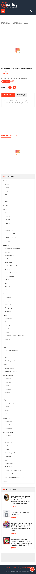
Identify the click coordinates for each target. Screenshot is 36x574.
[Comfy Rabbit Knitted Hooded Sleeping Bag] (6, 513)
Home (3, 21)
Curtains (7, 410)
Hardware (7, 259)
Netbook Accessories (11, 272)
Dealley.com (14, 571)
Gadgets (7, 392)
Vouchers (7, 396)
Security (7, 194)
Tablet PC (7, 286)
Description (8, 95)
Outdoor (7, 449)
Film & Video (6, 343)
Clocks (7, 406)
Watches (7, 339)
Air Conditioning (9, 403)
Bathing (7, 184)
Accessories (8, 318)
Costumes (8, 325)
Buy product (6, 81)
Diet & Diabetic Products (11, 350)
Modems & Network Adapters (13, 266)
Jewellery (7, 329)
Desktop (7, 252)
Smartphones (6, 418)
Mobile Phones (9, 425)
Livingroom (6, 400)
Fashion (5, 315)
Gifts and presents (8, 375)
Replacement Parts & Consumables (14, 477)
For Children (8, 382)
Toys (6, 198)
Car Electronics (9, 467)
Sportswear (8, 456)
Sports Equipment (10, 452)
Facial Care (8, 213)
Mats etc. (5, 414)
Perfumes (7, 223)
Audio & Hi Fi (8, 304)
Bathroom (5, 205)
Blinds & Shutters (7, 241)
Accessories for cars (10, 463)
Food (6, 191)
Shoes (7, 332)
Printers (7, 279)
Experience (8, 378)
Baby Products (7, 181)
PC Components (9, 276)
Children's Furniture (10, 368)
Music (6, 446)
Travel (6, 201)
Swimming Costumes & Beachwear (14, 335)
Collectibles (8, 435)
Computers (6, 245)
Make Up (7, 219)
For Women (8, 389)
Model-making (9, 442)
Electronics (6, 301)
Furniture (5, 364)
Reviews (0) (21, 95)
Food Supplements (10, 361)
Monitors (7, 269)
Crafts (6, 439)
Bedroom (11, 21)
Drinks (6, 354)
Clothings (7, 187)
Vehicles (5, 460)
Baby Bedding (9, 230)
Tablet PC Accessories (11, 290)
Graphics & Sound (10, 255)
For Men (7, 385)
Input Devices (8, 262)
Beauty (4, 209)
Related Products (9, 135)
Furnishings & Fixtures (11, 371)
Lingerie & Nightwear (10, 237)
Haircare (7, 216)
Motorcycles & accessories (12, 473)
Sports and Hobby (8, 432)
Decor (4, 294)
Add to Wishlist (12, 81)
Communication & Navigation (13, 470)
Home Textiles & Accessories (11, 22)
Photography (8, 308)
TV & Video (8, 311)
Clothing (7, 322)
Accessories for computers (12, 248)
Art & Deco (8, 297)
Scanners (7, 283)
